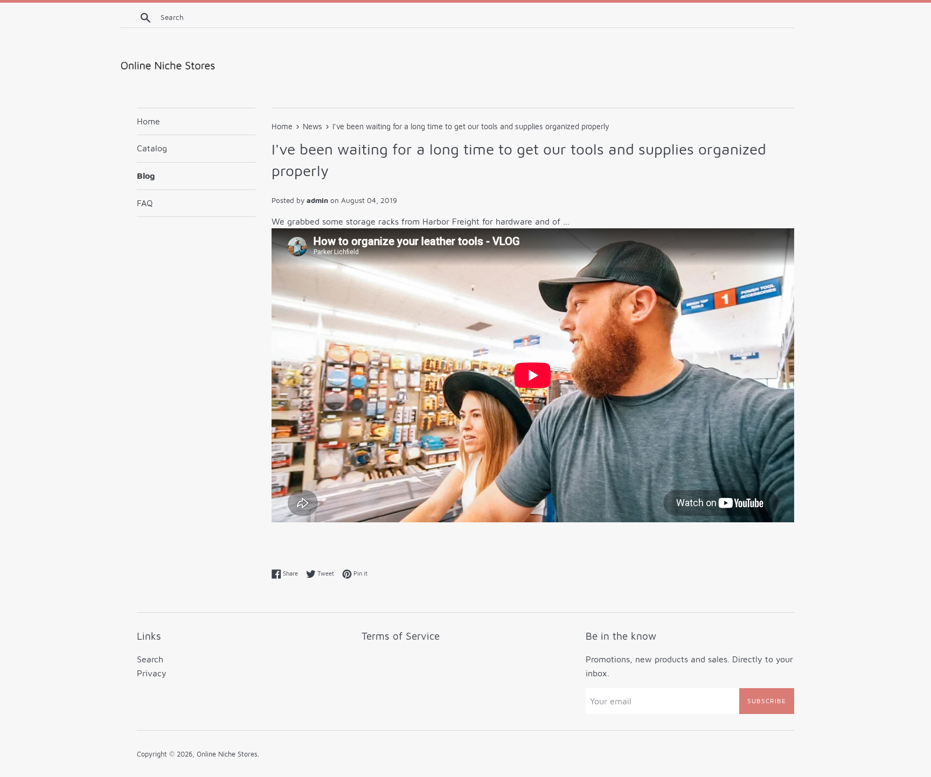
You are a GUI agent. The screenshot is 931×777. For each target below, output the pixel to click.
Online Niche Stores (227, 754)
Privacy (151, 673)
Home (148, 121)
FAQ (145, 203)
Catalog (152, 148)
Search (150, 659)
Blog (146, 175)
